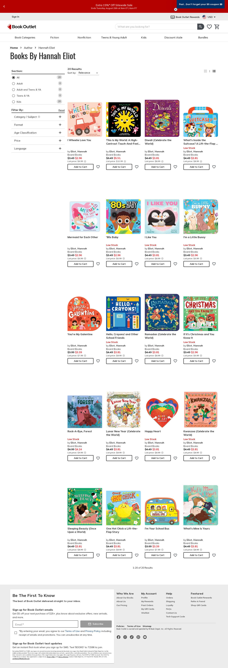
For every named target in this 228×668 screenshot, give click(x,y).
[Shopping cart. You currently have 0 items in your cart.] (217, 27)
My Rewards (147, 601)
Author (28, 47)
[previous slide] (4, 6)
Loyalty (169, 605)
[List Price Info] (85, 161)
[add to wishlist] (98, 167)
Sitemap (147, 626)
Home (14, 47)
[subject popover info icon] (39, 116)
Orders (169, 597)
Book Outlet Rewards (201, 597)
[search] (200, 27)
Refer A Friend (198, 601)
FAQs (168, 609)
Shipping (170, 601)
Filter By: (17, 110)
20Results (75, 69)
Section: (16, 71)
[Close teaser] (175, 9)
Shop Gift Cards (198, 605)
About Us (121, 601)
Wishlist (145, 613)
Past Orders (147, 605)
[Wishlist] (209, 27)
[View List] (214, 71)
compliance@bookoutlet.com (21, 658)
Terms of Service (63, 657)
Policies (120, 626)
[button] (38, 77)
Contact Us (171, 613)
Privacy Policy (51, 657)
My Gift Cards (147, 609)
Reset (62, 110)
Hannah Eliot (46, 47)
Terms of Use (134, 626)
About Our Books (124, 597)
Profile (144, 597)
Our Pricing (121, 605)
